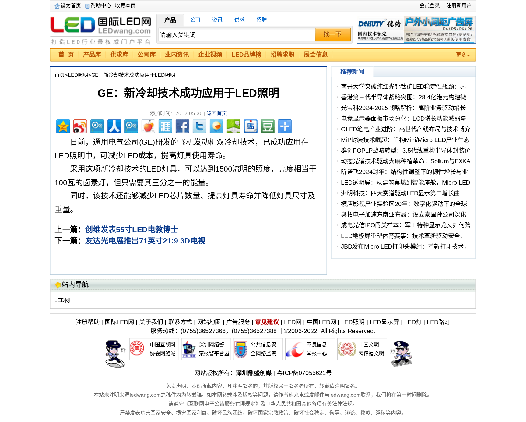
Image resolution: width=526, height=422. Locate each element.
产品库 (92, 54)
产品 (170, 20)
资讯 (217, 20)
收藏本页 (125, 5)
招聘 (262, 20)
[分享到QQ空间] (62, 125)
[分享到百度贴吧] (250, 125)
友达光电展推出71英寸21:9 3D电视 (145, 241)
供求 (239, 20)
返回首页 (217, 114)
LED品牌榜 (246, 54)
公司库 (147, 54)
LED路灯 (438, 322)
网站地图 (209, 322)
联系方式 (180, 322)
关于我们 (151, 322)
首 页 (66, 54)
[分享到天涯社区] (165, 125)
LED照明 (78, 75)
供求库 (119, 54)
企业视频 (210, 54)
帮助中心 (101, 5)
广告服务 (238, 322)
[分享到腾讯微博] (96, 125)
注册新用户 (459, 5)
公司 (195, 20)
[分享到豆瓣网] (267, 125)
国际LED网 (101, 30)
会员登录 (429, 5)
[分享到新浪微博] (79, 125)
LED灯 (413, 322)
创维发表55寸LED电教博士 (131, 229)
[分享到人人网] (113, 125)
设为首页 (71, 5)
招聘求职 (282, 54)
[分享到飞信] (216, 125)
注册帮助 (88, 322)
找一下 (333, 34)
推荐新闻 (352, 72)
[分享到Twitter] (199, 125)
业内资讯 (177, 54)
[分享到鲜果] (148, 125)
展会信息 (316, 54)
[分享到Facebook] (182, 125)
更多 (461, 55)
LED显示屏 (384, 322)
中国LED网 (321, 322)
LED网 (62, 300)
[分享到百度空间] (233, 125)
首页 (59, 75)
